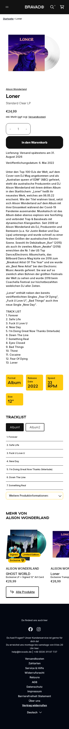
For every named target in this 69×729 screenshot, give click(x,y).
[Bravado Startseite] (34, 7)
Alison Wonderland (16, 89)
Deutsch (32, 712)
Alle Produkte (25, 592)
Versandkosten (36, 116)
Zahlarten (35, 663)
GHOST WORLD (18, 574)
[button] (34, 495)
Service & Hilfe (34, 668)
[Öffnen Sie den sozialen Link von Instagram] (39, 629)
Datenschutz (34, 686)
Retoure (35, 677)
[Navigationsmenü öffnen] (7, 7)
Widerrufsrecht (34, 672)
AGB (34, 682)
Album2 (35, 427)
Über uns (34, 700)
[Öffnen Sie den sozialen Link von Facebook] (30, 629)
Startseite (8, 18)
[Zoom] (34, 52)
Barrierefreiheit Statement (34, 696)
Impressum (34, 691)
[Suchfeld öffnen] (52, 7)
